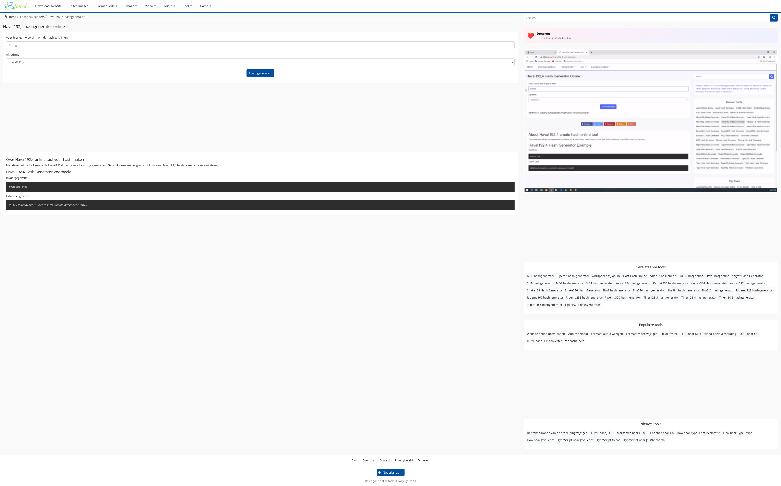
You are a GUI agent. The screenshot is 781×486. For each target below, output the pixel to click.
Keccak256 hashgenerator (670, 283)
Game (204, 6)
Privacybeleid (404, 460)
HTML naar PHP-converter (544, 341)
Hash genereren (260, 73)
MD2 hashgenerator (569, 283)
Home (11, 17)
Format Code (105, 6)
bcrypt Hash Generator (747, 276)
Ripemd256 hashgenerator (584, 297)
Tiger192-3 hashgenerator (582, 305)
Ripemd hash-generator (573, 276)
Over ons (368, 460)
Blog (355, 460)
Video (149, 6)
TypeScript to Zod (609, 440)
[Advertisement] (125, 117)
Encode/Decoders (32, 17)
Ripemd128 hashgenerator (754, 290)
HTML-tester (669, 334)
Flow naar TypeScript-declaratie (698, 433)
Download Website (48, 6)
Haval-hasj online (717, 276)
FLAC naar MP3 (691, 334)
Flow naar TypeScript (737, 433)
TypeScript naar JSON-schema (644, 440)
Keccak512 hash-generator (748, 283)
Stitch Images (79, 6)
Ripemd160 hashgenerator (545, 297)
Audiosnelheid (578, 334)
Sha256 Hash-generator (649, 290)
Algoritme (12, 54)
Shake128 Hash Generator (544, 290)
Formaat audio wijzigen (607, 334)
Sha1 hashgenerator (616, 290)
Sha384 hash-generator (683, 290)
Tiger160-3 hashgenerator (737, 297)
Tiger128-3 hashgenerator (661, 297)
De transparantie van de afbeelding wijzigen (557, 433)
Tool (186, 6)
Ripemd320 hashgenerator (623, 297)
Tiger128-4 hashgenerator (699, 297)
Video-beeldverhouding (720, 334)
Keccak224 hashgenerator (633, 283)
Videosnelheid (575, 341)
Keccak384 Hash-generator (709, 283)
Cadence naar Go (662, 433)
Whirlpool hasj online (606, 276)
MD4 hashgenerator (599, 283)
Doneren (424, 460)
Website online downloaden (546, 334)
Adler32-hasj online (662, 276)
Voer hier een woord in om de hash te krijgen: (37, 37)
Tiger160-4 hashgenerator (544, 305)
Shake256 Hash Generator (582, 290)
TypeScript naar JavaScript (575, 440)
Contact (385, 460)
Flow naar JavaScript (540, 440)
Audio (168, 6)
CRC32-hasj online (690, 276)
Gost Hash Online (635, 276)
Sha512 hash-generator (718, 290)
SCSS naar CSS (749, 334)
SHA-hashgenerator (540, 283)
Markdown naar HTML (632, 433)
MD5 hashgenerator (540, 276)
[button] (774, 18)
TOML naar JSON (602, 433)
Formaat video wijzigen (642, 334)
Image (129, 6)
